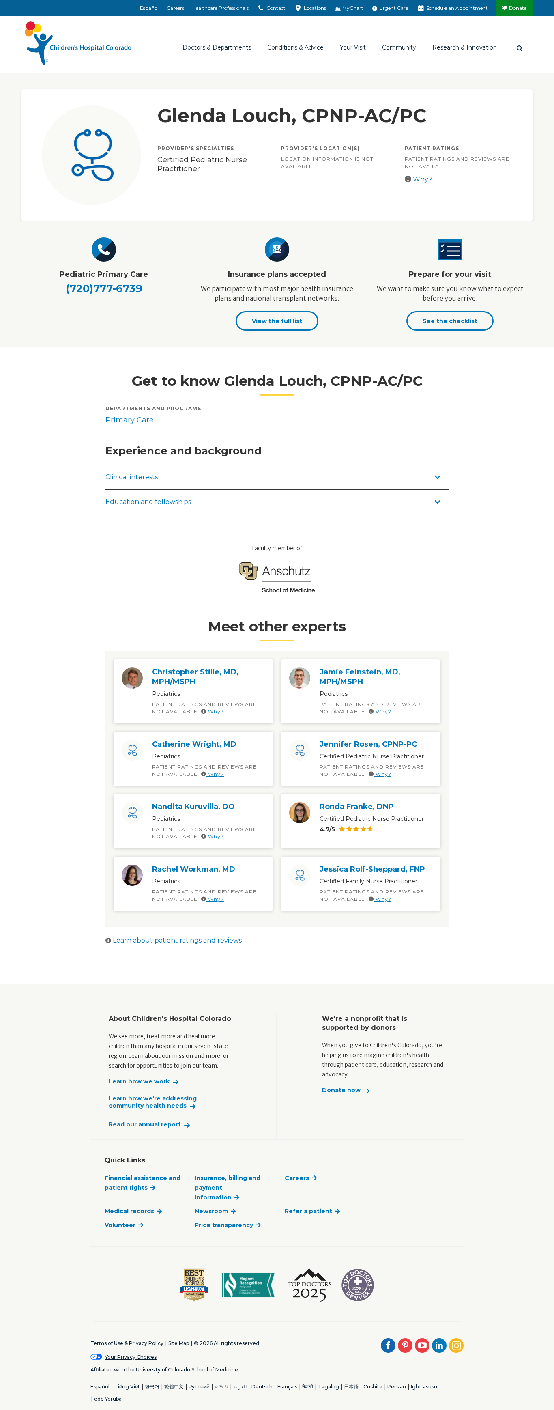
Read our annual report (145, 1124)
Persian (396, 1387)
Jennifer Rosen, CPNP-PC (368, 744)
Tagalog (328, 1387)
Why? (421, 179)
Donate (517, 8)
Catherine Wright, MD (194, 744)
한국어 (152, 1387)
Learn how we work (139, 1081)
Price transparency (224, 1225)
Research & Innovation (464, 47)
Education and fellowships (148, 502)
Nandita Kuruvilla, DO (193, 806)
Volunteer (120, 1225)
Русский (199, 1387)
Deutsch (262, 1387)
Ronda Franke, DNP (357, 806)
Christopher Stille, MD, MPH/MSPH (195, 676)
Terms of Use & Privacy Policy (126, 1343)
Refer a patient (308, 1211)
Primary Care (129, 419)
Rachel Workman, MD (193, 869)
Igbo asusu (424, 1387)
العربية (240, 1387)
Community (399, 47)
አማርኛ (221, 1387)
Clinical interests (131, 477)
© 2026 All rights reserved (226, 1343)
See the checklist (450, 321)
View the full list (277, 321)
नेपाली (307, 1387)
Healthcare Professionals (220, 8)
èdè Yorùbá (108, 1399)
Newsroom (211, 1211)
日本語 (351, 1387)
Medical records (129, 1211)
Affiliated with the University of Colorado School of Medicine (164, 1370)
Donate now (341, 1090)
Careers (175, 8)
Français (287, 1387)
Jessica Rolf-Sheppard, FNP (372, 869)
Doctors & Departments (217, 47)
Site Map (178, 1343)
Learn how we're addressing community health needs (153, 1102)
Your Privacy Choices (131, 1357)
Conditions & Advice (295, 47)
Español (149, 8)
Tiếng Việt (127, 1387)
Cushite (372, 1387)
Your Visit (353, 47)
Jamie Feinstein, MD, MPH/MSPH (360, 676)
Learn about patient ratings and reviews (176, 940)
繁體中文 (174, 1387)
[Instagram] (456, 1345)
